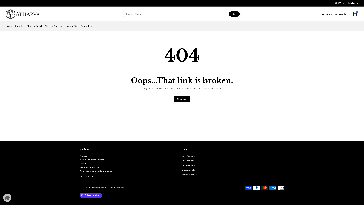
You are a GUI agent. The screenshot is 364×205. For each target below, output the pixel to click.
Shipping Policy (189, 170)
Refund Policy (188, 165)
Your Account (188, 156)
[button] (7, 198)
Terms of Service (190, 174)
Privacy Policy (188, 160)
